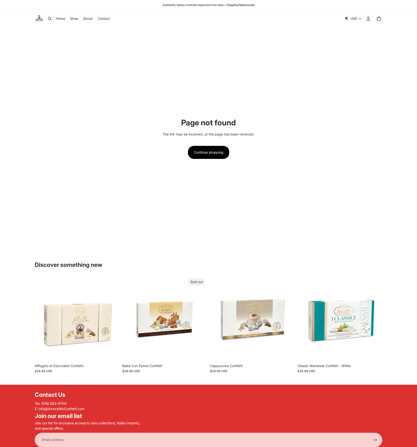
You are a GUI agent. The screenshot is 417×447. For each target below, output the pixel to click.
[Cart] (379, 18)
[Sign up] (375, 440)
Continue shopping (208, 152)
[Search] (49, 18)
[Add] (112, 353)
